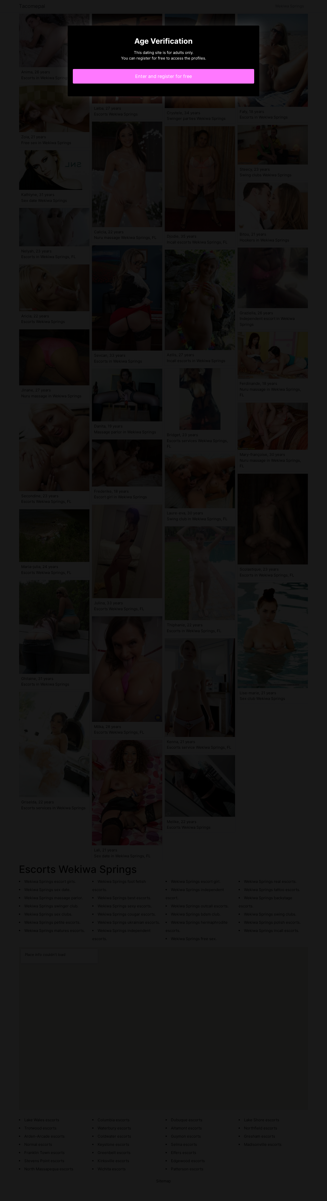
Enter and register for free (163, 76)
